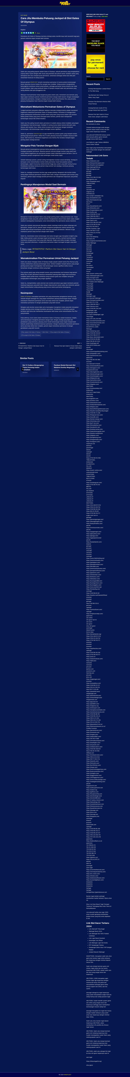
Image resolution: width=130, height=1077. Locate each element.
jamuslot (88, 548)
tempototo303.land (92, 370)
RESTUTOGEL (90, 478)
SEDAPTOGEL (90, 956)
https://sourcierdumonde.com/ (95, 323)
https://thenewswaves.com (94, 806)
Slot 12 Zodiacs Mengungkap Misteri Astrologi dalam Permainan (33, 367)
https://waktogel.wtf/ (92, 343)
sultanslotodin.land (92, 472)
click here (104, 16)
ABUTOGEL (96, 970)
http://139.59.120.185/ (93, 751)
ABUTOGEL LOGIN (92, 978)
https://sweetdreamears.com (95, 804)
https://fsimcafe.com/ (92, 763)
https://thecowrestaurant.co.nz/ (95, 726)
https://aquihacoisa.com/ (93, 648)
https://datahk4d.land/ (93, 691)
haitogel (88, 888)
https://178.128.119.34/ (93, 484)
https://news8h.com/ (92, 417)
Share (38, 33)
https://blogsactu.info (92, 816)
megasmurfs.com (91, 785)
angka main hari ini (92, 515)
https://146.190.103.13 (93, 830)
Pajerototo (89, 259)
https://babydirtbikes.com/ (94, 523)
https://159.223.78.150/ (93, 232)
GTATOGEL (89, 492)
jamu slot (89, 677)
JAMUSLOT (89, 497)
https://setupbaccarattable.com (95, 710)
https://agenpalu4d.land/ (93, 538)
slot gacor (89, 624)
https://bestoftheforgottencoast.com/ (97, 409)
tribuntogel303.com (92, 398)
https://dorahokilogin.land (94, 796)
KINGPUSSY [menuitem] (34, 82)
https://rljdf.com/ (91, 660)
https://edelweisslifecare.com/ (95, 878)
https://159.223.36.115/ (93, 507)
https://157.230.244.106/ (93, 318)
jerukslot (88, 822)
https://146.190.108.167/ (93, 749)
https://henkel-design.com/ (94, 419)
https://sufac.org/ (91, 212)
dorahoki (89, 185)
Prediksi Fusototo (91, 728)
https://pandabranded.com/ (94, 564)
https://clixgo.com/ (92, 767)
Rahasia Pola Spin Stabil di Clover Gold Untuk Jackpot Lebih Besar (68, 346)
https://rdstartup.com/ (93, 325)
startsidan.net (90, 189)
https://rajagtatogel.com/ (93, 531)
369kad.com (90, 753)
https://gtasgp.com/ (92, 536)
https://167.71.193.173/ (93, 759)
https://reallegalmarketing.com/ (95, 781)
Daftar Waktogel (91, 243)
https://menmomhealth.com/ (94, 560)
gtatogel (88, 171)
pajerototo (89, 357)
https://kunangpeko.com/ (93, 585)
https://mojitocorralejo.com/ (94, 613)
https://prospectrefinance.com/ (95, 570)
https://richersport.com (93, 708)
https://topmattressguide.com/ (95, 431)
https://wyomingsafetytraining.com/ (97, 351)
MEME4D (89, 468)
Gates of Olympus (26, 296)
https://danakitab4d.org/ (93, 634)
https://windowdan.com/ (93, 574)
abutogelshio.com (91, 179)
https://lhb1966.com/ (92, 566)
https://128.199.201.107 (93, 833)
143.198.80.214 (91, 845)
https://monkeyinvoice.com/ (94, 755)
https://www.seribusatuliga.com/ (96, 779)
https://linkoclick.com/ (92, 208)
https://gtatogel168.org (93, 167)
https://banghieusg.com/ (93, 437)
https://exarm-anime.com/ (94, 273)
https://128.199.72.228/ (93, 413)
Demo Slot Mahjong (92, 236)
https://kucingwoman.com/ (94, 583)
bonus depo (90, 632)
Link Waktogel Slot (94, 933)
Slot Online (45, 332)
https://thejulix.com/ (92, 407)
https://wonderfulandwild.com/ (95, 320)
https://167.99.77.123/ (92, 230)
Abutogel (89, 251)
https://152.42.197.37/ (92, 859)
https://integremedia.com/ (94, 439)
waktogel (89, 452)
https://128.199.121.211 (93, 685)
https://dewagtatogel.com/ (94, 521)
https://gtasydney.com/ (93, 533)
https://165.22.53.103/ (93, 757)
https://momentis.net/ (92, 732)
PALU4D (88, 466)
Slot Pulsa (89, 202)
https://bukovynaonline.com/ (95, 771)
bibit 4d (88, 863)
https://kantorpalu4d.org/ (93, 200)
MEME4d (106, 142)
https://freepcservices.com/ (94, 415)
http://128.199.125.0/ (92, 603)
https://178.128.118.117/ (93, 513)
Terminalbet (90, 267)
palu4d (88, 525)
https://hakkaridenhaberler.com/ (96, 404)
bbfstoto (88, 445)
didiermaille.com (91, 824)
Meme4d (89, 249)
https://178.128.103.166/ (93, 458)
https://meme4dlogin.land (94, 697)
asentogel (89, 628)
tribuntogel (89, 349)
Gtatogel (88, 255)
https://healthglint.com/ (93, 742)
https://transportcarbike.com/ (95, 300)
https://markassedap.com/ (94, 388)
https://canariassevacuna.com (95, 712)
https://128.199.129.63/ (93, 333)
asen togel (89, 867)
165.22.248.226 (91, 847)
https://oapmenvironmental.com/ (96, 241)
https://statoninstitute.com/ (94, 658)
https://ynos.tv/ (90, 656)
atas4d (88, 347)
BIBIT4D (88, 486)
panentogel (89, 447)
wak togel (89, 1057)
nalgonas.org (90, 191)
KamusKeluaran (91, 908)
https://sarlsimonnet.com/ (94, 355)
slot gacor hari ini (91, 620)
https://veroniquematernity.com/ (96, 871)
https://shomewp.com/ (93, 421)
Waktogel (89, 245)
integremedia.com (91, 699)
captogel (88, 607)
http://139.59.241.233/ (93, 341)
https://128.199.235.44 (93, 716)
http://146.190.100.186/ (93, 359)
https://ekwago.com (92, 810)
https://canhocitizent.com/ (94, 609)
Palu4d (88, 263)
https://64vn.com (91, 812)
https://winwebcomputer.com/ (95, 740)
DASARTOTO (90, 327)
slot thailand (90, 490)
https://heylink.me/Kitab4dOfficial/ (96, 595)
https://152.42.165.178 (93, 722)
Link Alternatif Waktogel (93, 298)
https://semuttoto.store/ (93, 380)
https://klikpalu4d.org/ (93, 378)
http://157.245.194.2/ (92, 226)
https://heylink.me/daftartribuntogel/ (97, 411)
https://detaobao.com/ (93, 579)
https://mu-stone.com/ (93, 873)
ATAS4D (88, 480)
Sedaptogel (89, 253)
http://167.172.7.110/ (92, 302)
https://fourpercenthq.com (94, 794)
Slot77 (88, 204)
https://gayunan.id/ (92, 701)
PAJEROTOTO (90, 464)
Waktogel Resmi (93, 931)
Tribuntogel (89, 284)
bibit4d (88, 450)
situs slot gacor (90, 626)
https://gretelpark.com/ (93, 562)
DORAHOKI (98, 135)
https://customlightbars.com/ (95, 880)
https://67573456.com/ (93, 345)
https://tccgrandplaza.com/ (94, 210)
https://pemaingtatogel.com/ (94, 519)
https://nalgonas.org (92, 706)
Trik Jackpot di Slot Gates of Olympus (30, 335)
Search (88, 76)
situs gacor (89, 1065)
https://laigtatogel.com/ (93, 679)
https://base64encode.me (94, 808)
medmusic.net (90, 443)
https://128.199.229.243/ (93, 308)
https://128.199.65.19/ (92, 593)
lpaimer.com (90, 669)
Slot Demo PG (90, 239)
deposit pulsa (90, 630)
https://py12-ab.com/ (92, 423)
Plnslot (88, 271)
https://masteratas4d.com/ (94, 382)
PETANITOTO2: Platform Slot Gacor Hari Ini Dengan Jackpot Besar (31, 346)
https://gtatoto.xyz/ (92, 857)
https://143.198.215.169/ (93, 177)
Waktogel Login (91, 296)
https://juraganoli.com (92, 169)
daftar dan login (100, 912)
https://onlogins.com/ (92, 773)
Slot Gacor (89, 234)
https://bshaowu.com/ (93, 576)
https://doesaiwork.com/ (93, 402)
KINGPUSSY (67, 1074)
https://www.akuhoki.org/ (94, 587)
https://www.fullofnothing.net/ (95, 558)
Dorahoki (89, 247)
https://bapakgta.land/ (93, 181)
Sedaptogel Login (91, 310)
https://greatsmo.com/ (93, 572)
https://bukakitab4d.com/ (94, 542)
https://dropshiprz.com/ (93, 353)
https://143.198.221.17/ (93, 335)
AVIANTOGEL (90, 474)
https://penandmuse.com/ (94, 730)
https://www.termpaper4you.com (96, 769)
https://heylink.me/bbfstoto (94, 433)
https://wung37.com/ (92, 277)
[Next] (77, 369)
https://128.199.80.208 (93, 828)
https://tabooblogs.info (93, 802)
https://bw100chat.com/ (93, 765)
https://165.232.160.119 (93, 835)
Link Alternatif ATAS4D (93, 363)
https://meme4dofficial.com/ (94, 366)
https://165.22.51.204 (92, 718)
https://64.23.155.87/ (92, 511)
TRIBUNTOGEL (90, 183)
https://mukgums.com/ (93, 441)
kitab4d (88, 544)
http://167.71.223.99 (92, 689)
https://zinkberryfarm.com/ (94, 747)
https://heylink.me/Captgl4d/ (95, 165)
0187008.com (90, 193)
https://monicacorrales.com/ (94, 527)
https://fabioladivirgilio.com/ (94, 275)
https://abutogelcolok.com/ (94, 372)
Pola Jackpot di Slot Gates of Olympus (31, 332)
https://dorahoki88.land (93, 798)
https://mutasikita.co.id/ (93, 683)
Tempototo (89, 257)
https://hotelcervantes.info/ (94, 429)
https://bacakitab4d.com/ (94, 206)
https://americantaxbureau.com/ (96, 568)
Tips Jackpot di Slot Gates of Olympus (59, 332)
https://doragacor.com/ (93, 368)
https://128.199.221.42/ (93, 214)
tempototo (89, 882)
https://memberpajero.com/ (94, 376)
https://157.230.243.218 (93, 837)
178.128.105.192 (91, 849)
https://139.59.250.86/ (93, 339)
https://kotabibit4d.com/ (93, 198)
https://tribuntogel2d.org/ (94, 1061)
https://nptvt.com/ (91, 220)
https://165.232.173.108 (93, 720)
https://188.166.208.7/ (93, 216)
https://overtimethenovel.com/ (95, 869)
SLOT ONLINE (24, 15)
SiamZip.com (90, 673)
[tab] (48, 378)
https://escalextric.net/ (93, 427)
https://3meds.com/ (92, 876)
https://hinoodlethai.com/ (93, 425)
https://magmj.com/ (92, 734)
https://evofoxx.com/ (92, 400)
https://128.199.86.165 (93, 714)
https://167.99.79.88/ (92, 738)
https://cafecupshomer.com (94, 787)
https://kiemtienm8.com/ (93, 695)
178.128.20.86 (90, 855)
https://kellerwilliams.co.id (94, 841)
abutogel (89, 992)
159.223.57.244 (91, 851)
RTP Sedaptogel (94, 945)
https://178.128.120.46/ (93, 224)
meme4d (103, 131)
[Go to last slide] (22, 369)
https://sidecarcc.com (92, 161)
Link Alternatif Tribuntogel (96, 929)
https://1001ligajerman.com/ (94, 777)
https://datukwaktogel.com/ (94, 374)
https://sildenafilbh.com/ (93, 736)
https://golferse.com (92, 792)
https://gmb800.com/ (92, 704)
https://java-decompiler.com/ (95, 337)
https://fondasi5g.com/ (93, 589)
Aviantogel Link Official (96, 940)
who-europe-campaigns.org (94, 195)
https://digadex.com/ (92, 384)
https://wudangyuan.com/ (94, 482)
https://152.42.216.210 (93, 687)
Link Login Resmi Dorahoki (97, 938)
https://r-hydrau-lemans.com (95, 800)
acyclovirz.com (90, 671)
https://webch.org (91, 790)
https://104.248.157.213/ (93, 505)
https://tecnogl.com (92, 814)
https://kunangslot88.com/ (94, 581)
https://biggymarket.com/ (94, 775)
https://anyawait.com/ (93, 744)
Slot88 (88, 292)
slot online (89, 617)
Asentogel (89, 261)
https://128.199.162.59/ (93, 509)
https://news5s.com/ (92, 761)
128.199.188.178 (91, 853)
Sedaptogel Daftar (91, 312)
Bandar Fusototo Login (93, 228)
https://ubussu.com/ (92, 306)
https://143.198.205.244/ (93, 222)
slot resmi (89, 622)
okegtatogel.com (91, 693)
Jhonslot (88, 269)
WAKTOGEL (89, 386)
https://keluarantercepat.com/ (95, 163)
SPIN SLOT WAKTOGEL (93, 392)
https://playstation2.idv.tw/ (94, 724)
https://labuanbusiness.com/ (95, 218)
